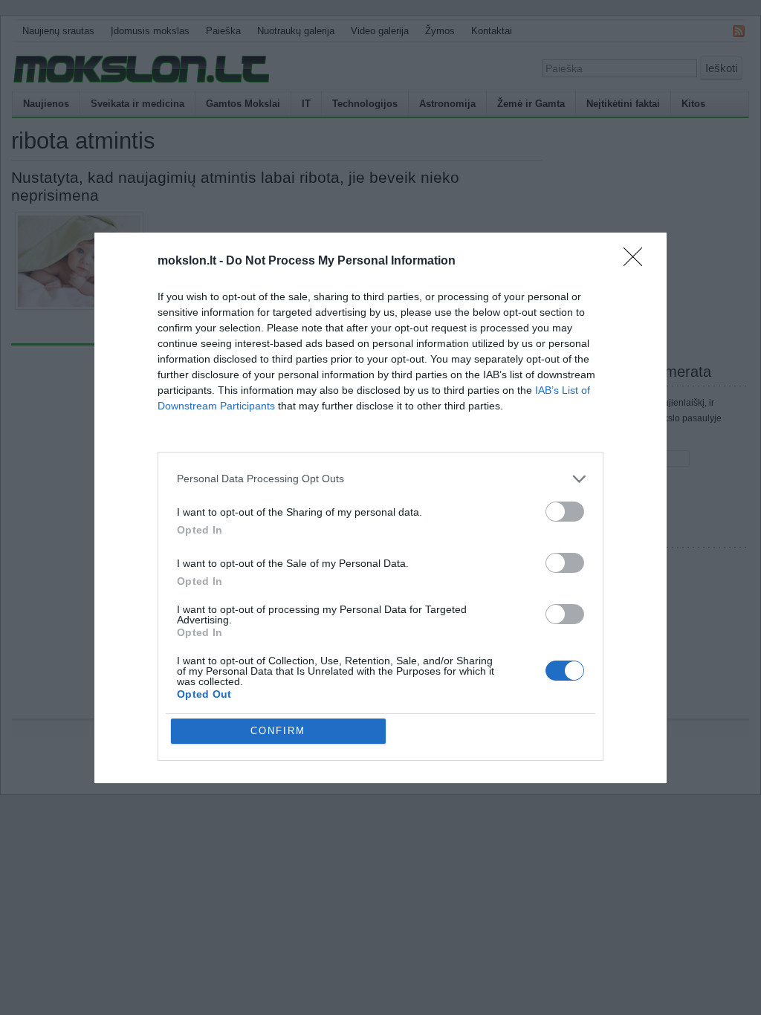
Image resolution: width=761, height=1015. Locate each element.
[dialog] (380, 508)
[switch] (564, 512)
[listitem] (380, 479)
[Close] (638, 261)
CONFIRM (277, 730)
